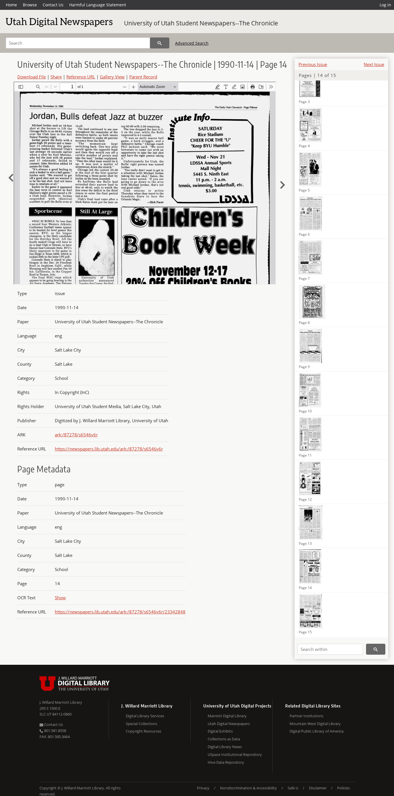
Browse (30, 4)
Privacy (203, 788)
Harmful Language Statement (97, 4)
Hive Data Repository (226, 762)
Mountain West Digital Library (315, 723)
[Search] (159, 42)
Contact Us (53, 4)
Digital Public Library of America (317, 731)
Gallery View (112, 77)
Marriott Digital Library (227, 715)
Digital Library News (225, 746)
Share (56, 77)
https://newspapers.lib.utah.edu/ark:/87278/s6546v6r (109, 449)
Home (11, 4)
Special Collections (141, 723)
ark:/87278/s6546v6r (76, 435)
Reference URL (80, 77)
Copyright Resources (143, 731)
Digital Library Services (145, 715)
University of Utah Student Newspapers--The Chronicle (201, 23)
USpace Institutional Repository (235, 754)
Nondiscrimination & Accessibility (248, 788)
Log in (385, 4)
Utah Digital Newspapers (229, 723)
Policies (343, 788)
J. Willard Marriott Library (61, 702)
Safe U (293, 788)
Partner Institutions (306, 715)
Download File (31, 77)
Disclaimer (318, 788)
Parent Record (143, 77)
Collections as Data (224, 738)
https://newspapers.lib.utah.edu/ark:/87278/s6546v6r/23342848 (120, 612)
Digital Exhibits (220, 731)
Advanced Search (192, 43)
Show (60, 597)
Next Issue (374, 64)
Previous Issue (313, 64)
